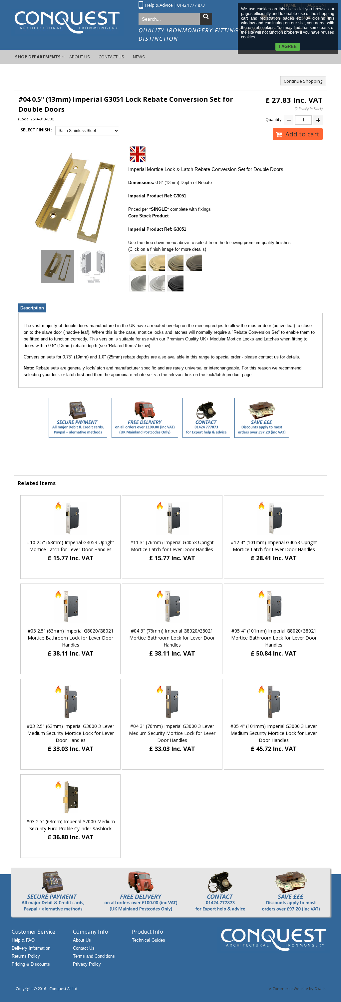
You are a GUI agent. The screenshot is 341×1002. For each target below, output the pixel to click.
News (139, 57)
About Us (79, 57)
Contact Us (111, 57)
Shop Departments (38, 57)
